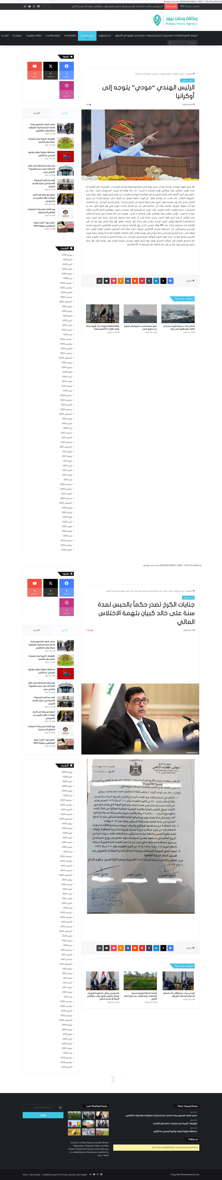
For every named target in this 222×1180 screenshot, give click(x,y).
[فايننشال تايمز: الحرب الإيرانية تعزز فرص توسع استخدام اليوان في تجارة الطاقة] (88, 1123)
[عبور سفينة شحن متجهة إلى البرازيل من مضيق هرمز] (140, 313)
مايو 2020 (67, 517)
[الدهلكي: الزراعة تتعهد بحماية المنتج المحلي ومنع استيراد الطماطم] (102, 1132)
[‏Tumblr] (149, 281)
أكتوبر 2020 (66, 494)
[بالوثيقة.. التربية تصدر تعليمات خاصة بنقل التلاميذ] (65, 143)
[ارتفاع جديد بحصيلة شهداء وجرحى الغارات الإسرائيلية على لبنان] (178, 313)
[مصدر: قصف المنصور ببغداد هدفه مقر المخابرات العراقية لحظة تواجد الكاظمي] (65, 128)
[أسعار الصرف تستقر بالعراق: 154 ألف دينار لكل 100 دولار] (88, 1132)
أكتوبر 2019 (66, 550)
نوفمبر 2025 (66, 288)
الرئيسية (189, 74)
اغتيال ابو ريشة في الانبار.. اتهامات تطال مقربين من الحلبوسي (43, 198)
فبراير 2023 (67, 423)
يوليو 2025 (67, 306)
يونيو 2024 (67, 367)
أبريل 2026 (67, 264)
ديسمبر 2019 (66, 540)
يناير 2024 (67, 391)
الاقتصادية (71, 35)
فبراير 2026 (67, 274)
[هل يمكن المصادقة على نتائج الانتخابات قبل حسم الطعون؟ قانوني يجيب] (65, 170)
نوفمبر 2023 (66, 400)
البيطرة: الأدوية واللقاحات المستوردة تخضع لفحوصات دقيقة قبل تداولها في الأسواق (156, 35)
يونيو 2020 (67, 512)
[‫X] (163, 281)
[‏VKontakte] (128, 281)
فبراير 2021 (67, 475)
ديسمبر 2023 (66, 395)
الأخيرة (37, 113)
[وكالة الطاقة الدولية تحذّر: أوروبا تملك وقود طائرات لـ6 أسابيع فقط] (102, 313)
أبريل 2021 (67, 466)
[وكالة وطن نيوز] (175, 20)
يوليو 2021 (67, 452)
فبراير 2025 (67, 330)
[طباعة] (100, 281)
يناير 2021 (68, 480)
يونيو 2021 (67, 456)
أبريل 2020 (67, 522)
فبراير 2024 (67, 386)
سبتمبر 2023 (66, 409)
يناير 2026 (67, 278)
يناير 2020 (67, 536)
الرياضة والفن (54, 35)
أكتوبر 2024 (66, 349)
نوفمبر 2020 (66, 489)
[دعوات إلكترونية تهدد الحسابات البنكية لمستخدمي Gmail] (74, 1123)
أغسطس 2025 (65, 302)
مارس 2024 (67, 381)
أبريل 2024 (67, 377)
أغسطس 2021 (66, 447)
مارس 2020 (67, 526)
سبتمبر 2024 (66, 353)
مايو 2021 (67, 461)
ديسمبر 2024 (66, 339)
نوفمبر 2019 (66, 545)
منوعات (18, 35)
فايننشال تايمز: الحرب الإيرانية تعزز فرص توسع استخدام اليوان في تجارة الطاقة (126, 6)
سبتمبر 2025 (66, 297)
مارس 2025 (67, 325)
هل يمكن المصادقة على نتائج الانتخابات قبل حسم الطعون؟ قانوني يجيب (41, 169)
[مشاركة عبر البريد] (107, 281)
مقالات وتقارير (35, 35)
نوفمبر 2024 (66, 344)
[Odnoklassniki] (121, 281)
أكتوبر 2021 (66, 438)
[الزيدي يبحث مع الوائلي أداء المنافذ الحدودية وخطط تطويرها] (88, 1115)
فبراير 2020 (67, 531)
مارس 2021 (67, 470)
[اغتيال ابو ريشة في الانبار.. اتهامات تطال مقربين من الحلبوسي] (65, 199)
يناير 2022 (67, 428)
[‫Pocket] (114, 281)
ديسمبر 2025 (66, 283)
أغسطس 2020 (65, 503)
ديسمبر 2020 (66, 484)
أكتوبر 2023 (66, 405)
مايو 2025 (67, 316)
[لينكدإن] (156, 281)
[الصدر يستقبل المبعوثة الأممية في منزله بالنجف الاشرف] (65, 184)
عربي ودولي (88, 35)
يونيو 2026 (67, 255)
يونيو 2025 (67, 311)
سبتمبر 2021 (66, 442)
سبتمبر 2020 (66, 498)
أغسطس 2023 (65, 414)
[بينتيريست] (142, 281)
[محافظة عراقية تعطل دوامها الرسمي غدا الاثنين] (65, 156)
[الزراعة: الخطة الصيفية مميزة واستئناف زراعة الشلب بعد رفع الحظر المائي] (74, 1115)
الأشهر (64, 113)
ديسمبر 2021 (66, 433)
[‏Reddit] (135, 281)
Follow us (193, 1139)
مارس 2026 (67, 269)
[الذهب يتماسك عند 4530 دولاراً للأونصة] (74, 1132)
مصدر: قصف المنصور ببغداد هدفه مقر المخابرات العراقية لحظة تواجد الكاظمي (42, 127)
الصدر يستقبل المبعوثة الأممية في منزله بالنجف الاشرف (43, 183)
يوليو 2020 (67, 508)
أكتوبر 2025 (66, 292)
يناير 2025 (67, 335)
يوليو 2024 (67, 363)
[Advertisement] (81, 19)
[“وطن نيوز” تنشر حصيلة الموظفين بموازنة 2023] (65, 227)
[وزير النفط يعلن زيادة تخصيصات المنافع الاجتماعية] (65, 213)
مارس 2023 (67, 419)
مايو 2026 (67, 260)
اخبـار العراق (105, 35)
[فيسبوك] (170, 281)
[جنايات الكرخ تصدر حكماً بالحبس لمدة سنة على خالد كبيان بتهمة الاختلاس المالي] (102, 1115)
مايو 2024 (67, 372)
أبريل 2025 (67, 320)
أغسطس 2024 (65, 358)
